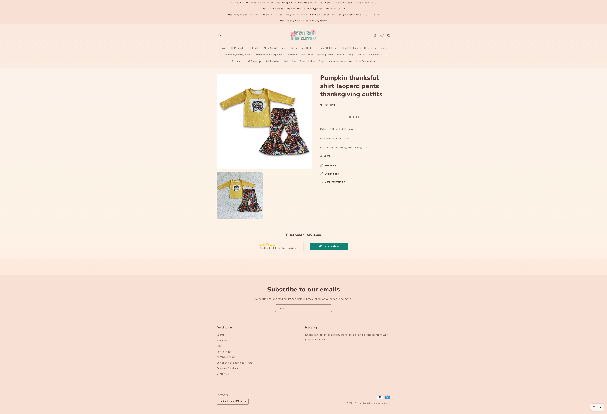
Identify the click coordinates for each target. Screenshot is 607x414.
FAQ (219, 346)
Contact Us (223, 373)
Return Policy (224, 351)
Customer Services (227, 368)
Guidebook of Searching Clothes (235, 362)
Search (221, 335)
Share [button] (327, 155)
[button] (220, 35)
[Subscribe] (328, 308)
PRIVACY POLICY (226, 357)
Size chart (222, 340)
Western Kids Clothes (364, 403)
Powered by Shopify (381, 403)
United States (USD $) (231, 401)
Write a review (329, 246)
